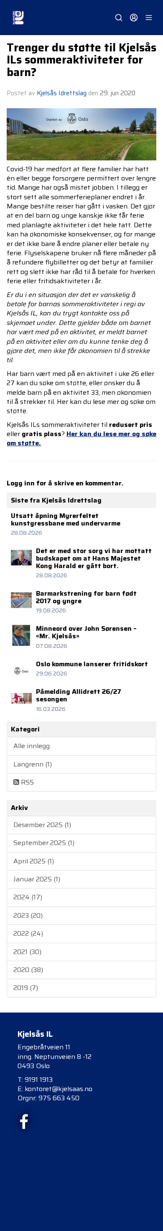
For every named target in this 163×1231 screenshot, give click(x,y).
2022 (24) (28, 933)
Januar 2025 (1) (36, 879)
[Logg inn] (133, 17)
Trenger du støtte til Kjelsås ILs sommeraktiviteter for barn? (81, 60)
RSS (26, 782)
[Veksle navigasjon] (148, 17)
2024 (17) (27, 897)
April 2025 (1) (33, 861)
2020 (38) (28, 969)
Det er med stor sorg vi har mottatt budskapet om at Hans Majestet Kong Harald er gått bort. (94, 558)
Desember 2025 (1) (42, 825)
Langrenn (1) (32, 764)
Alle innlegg (31, 746)
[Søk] (118, 17)
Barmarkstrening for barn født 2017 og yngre (86, 597)
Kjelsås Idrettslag (62, 93)
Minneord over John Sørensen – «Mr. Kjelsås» (86, 632)
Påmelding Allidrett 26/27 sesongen (78, 695)
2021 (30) (27, 952)
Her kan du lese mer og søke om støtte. (81, 438)
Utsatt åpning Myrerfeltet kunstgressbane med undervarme (65, 519)
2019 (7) (25, 987)
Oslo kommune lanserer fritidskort (92, 664)
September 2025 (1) (43, 843)
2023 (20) (28, 915)
